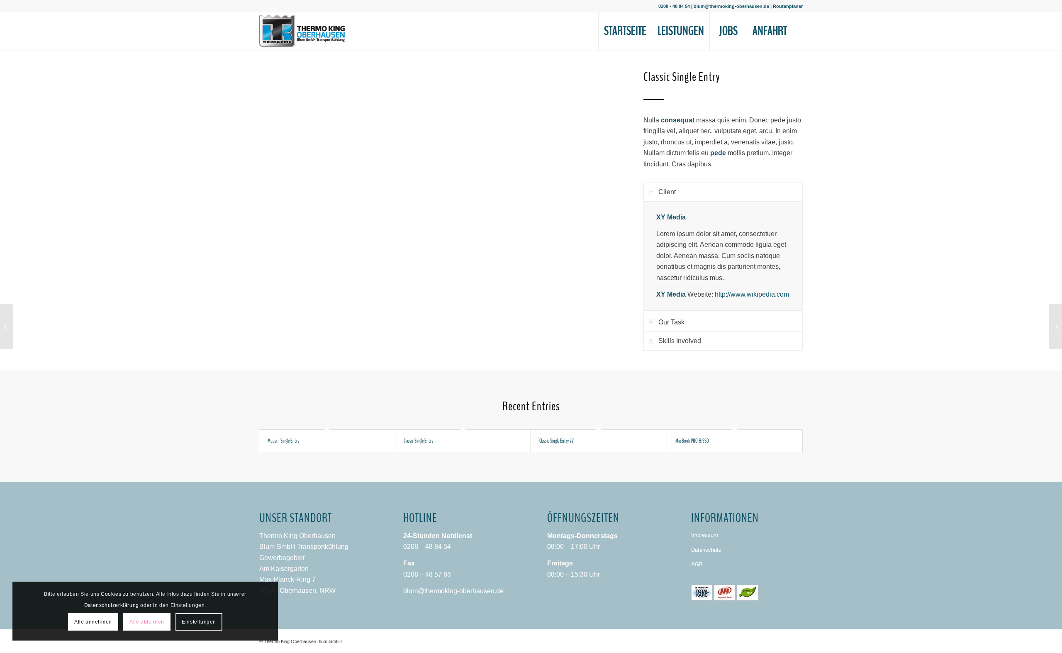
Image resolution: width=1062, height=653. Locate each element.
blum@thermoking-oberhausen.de (731, 6)
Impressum (704, 535)
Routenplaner (788, 6)
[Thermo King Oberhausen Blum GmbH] (302, 31)
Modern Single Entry (283, 441)
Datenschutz (706, 550)
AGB (697, 564)
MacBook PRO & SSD (692, 441)
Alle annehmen (93, 622)
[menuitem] (625, 31)
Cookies (111, 594)
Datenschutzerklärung (111, 605)
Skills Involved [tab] (679, 340)
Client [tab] (667, 191)
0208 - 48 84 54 (674, 6)
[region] (723, 255)
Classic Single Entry (418, 441)
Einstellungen (199, 622)
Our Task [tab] (671, 322)
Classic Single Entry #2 (556, 441)
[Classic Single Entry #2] (6, 326)
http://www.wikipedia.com (752, 294)
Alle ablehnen (146, 622)
